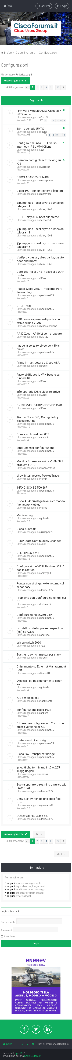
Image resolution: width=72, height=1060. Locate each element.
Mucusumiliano (48, 326)
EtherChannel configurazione (35, 448)
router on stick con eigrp (32, 740)
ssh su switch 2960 (29, 642)
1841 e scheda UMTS (30, 128)
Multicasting (25, 515)
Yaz (42, 645)
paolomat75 (47, 295)
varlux (43, 478)
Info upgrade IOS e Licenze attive (38, 391)
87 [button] (58, 87)
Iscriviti (14, 911)
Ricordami (9, 936)
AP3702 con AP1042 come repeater (40, 333)
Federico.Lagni (24, 74)
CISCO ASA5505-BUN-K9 (33, 177)
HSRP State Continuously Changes (39, 541)
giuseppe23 (46, 532)
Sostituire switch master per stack (39, 654)
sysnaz (44, 774)
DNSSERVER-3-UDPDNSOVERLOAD (39, 405)
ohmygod (45, 573)
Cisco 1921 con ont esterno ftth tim (40, 190)
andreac (44, 635)
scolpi (43, 131)
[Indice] (36, 28)
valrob (43, 507)
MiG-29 (44, 336)
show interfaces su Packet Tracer (38, 475)
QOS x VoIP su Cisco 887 (33, 816)
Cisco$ (44, 117)
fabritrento (46, 701)
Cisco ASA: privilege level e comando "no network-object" (41, 502)
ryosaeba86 (46, 805)
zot (42, 149)
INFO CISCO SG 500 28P (32, 487)
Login (4, 911)
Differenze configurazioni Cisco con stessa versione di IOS (40, 725)
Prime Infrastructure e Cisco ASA (38, 362)
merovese (46, 193)
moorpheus (46, 180)
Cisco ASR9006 (26, 529)
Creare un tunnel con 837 (33, 434)
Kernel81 (45, 673)
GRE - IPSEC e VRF (28, 553)
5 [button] (50, 87)
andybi (44, 437)
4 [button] (46, 87)
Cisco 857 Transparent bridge (36, 754)
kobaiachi (45, 604)
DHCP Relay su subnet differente (38, 217)
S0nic (43, 278)
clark (43, 544)
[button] (27, 87)
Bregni (44, 365)
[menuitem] (8, 5)
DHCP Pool (24, 306)
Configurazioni (14, 65)
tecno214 (45, 220)
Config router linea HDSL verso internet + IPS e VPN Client (37, 144)
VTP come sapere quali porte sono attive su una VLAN (39, 321)
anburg (44, 712)
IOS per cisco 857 (28, 698)
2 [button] (37, 87)
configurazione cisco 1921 (34, 709)
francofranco (47, 468)
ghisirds (44, 518)
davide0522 (46, 590)
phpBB (20, 1053)
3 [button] (41, 87)
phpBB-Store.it (32, 1056)
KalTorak (45, 166)
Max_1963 (46, 209)
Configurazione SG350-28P (34, 614)
